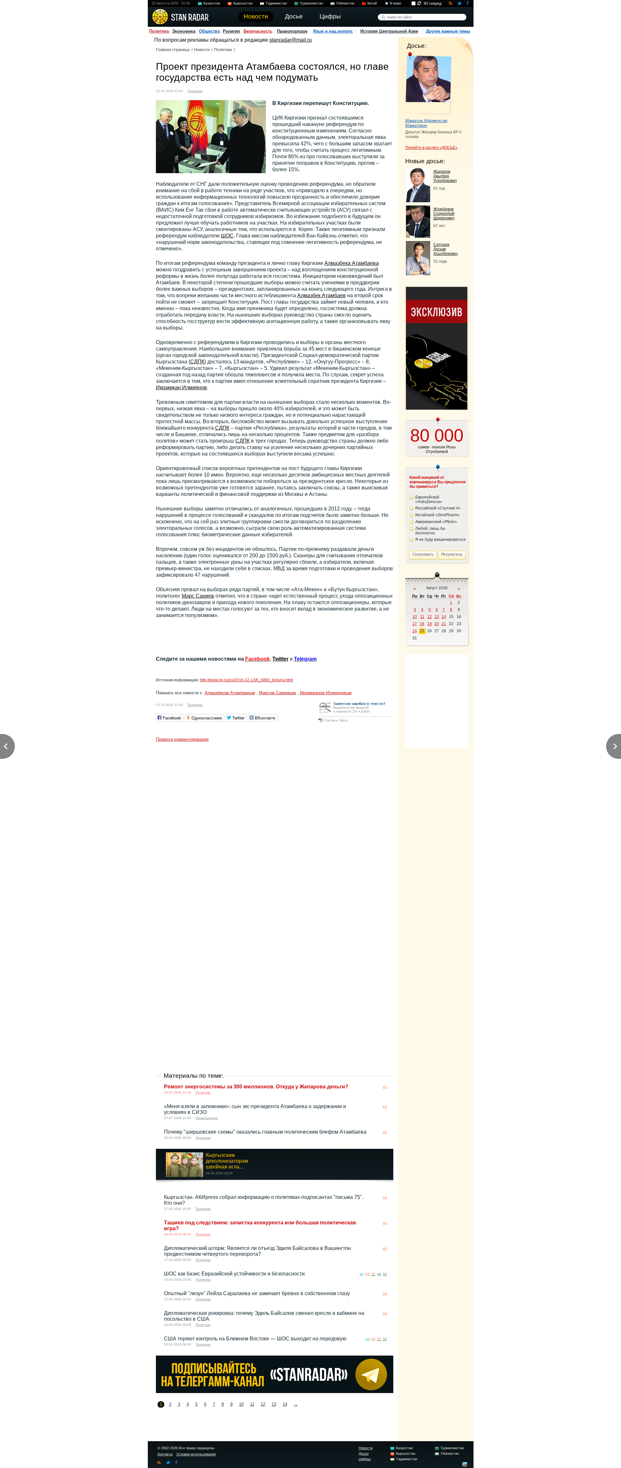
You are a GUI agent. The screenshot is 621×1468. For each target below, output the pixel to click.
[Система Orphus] (354, 722)
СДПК (197, 361)
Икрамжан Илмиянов (181, 387)
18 (422, 624)
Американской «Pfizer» (436, 521)
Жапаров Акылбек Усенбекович (445, 176)
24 (414, 631)
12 (263, 1404)
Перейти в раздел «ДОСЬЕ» (431, 147)
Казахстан (211, 3)
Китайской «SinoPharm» (437, 515)
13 (274, 1404)
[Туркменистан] (379, 1274)
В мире (395, 3)
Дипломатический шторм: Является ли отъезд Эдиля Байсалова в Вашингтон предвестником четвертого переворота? (257, 1251)
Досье (364, 1453)
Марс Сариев (198, 596)
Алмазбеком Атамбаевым (230, 692)
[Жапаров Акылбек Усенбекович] (418, 200)
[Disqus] (274, 826)
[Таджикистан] (373, 1274)
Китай (372, 3)
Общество (209, 31)
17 (414, 624)
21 (443, 624)
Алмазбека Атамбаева (351, 263)
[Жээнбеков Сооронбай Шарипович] (418, 236)
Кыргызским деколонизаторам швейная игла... (227, 1160)
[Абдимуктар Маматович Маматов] (428, 83)
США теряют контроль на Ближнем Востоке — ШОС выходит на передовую (255, 1338)
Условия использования (196, 1454)
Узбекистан (345, 3)
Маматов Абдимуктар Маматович (426, 123)
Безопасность (258, 31)
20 (436, 624)
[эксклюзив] (436, 408)
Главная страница (173, 49)
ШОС (227, 235)
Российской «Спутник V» (438, 508)
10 (241, 1404)
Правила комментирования (182, 739)
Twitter (280, 659)
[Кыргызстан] (211, 90)
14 (285, 1404)
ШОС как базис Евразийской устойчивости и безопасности (234, 1273)
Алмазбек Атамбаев (321, 295)
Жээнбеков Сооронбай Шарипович (443, 213)
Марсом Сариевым (277, 692)
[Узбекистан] (385, 1274)
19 (429, 624)
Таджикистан (276, 3)
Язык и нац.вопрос (333, 31)
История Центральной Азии (389, 31)
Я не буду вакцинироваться (440, 539)
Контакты (165, 1454)
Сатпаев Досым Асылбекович (445, 249)
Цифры (365, 1459)
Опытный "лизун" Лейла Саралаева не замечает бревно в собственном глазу (257, 1293)
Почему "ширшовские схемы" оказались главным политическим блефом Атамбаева (265, 1132)
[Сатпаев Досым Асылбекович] (418, 273)
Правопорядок (292, 31)
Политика (159, 31)
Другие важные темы (448, 31)
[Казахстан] (362, 1274)
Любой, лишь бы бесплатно (430, 530)
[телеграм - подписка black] (274, 1391)
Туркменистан (311, 3)
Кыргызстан (243, 3)
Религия (231, 31)
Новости (202, 49)
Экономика (183, 31)
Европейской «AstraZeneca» (428, 499)
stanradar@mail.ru (290, 40)
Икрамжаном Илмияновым (326, 692)
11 (252, 1404)
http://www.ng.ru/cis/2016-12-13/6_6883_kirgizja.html (246, 680)
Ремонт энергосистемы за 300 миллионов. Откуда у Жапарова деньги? (256, 1086)
